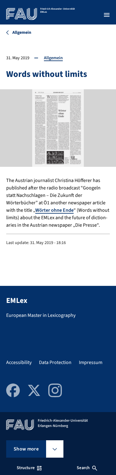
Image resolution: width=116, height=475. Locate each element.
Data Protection (55, 362)
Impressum (90, 362)
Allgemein (53, 58)
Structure (26, 468)
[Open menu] (107, 15)
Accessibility (19, 362)
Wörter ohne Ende (54, 210)
